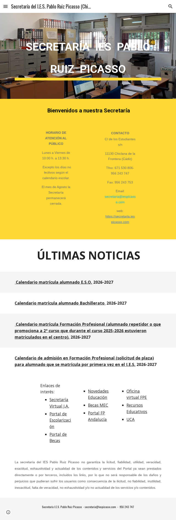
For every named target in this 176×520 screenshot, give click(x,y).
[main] (88, 55)
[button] (5, 6)
